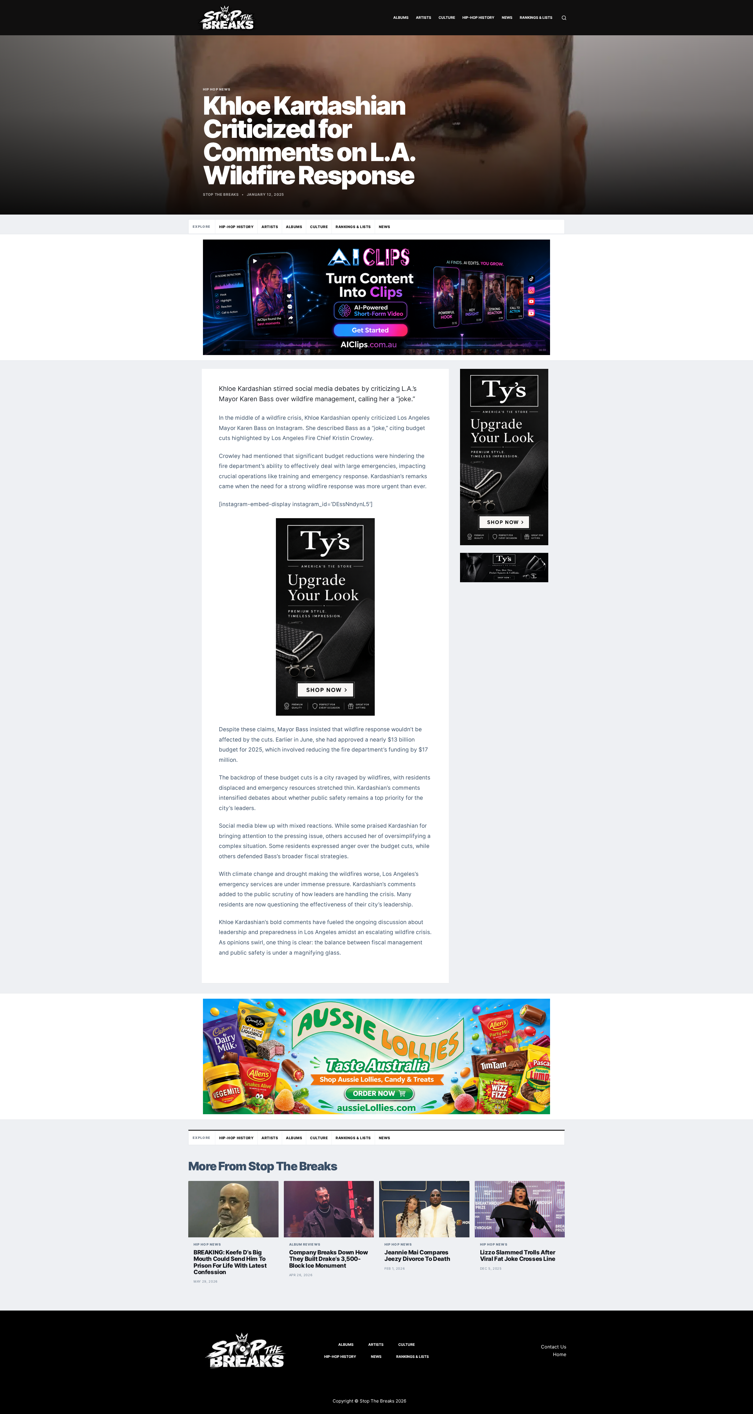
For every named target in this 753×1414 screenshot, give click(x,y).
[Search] (564, 18)
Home (559, 1354)
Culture (447, 17)
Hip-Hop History (478, 17)
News (507, 17)
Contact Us (553, 1347)
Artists (423, 17)
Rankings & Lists (536, 17)
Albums (401, 17)
